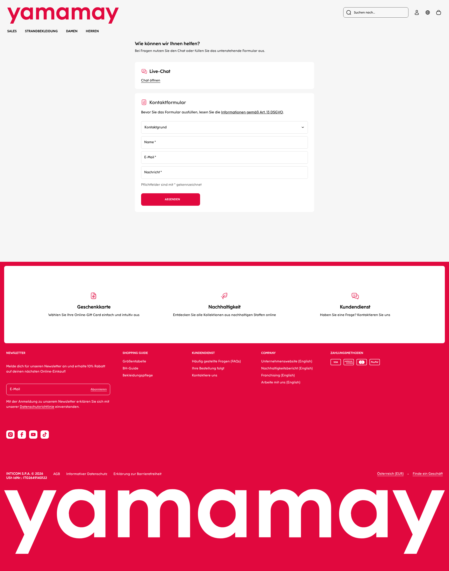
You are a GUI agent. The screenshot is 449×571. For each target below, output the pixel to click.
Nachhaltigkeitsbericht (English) (287, 368)
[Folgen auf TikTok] (45, 434)
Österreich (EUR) (390, 474)
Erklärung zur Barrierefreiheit (138, 474)
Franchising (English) (278, 375)
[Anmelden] (417, 12)
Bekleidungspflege (138, 375)
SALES (12, 31)
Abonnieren (99, 389)
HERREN (92, 31)
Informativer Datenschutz (86, 474)
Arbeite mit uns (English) (280, 382)
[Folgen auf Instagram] (10, 434)
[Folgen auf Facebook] (22, 434)
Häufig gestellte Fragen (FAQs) (216, 361)
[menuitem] (375, 12)
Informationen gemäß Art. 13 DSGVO (252, 112)
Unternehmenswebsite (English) (286, 361)
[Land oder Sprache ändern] (427, 12)
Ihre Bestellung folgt (208, 368)
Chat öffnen (150, 80)
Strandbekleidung (41, 31)
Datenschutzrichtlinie (37, 407)
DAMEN (71, 31)
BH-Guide (130, 368)
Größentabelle (134, 361)
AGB (56, 474)
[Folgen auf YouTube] (33, 434)
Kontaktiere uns (204, 375)
